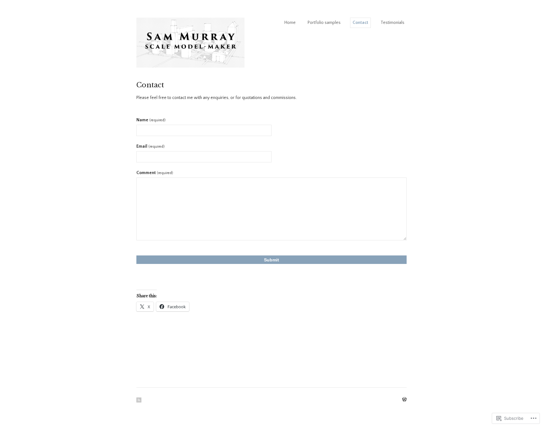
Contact (360, 22)
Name (151, 120)
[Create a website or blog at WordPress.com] (404, 400)
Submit (271, 259)
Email (150, 146)
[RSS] (138, 399)
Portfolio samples (324, 22)
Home (290, 22)
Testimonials (392, 22)
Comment (154, 172)
